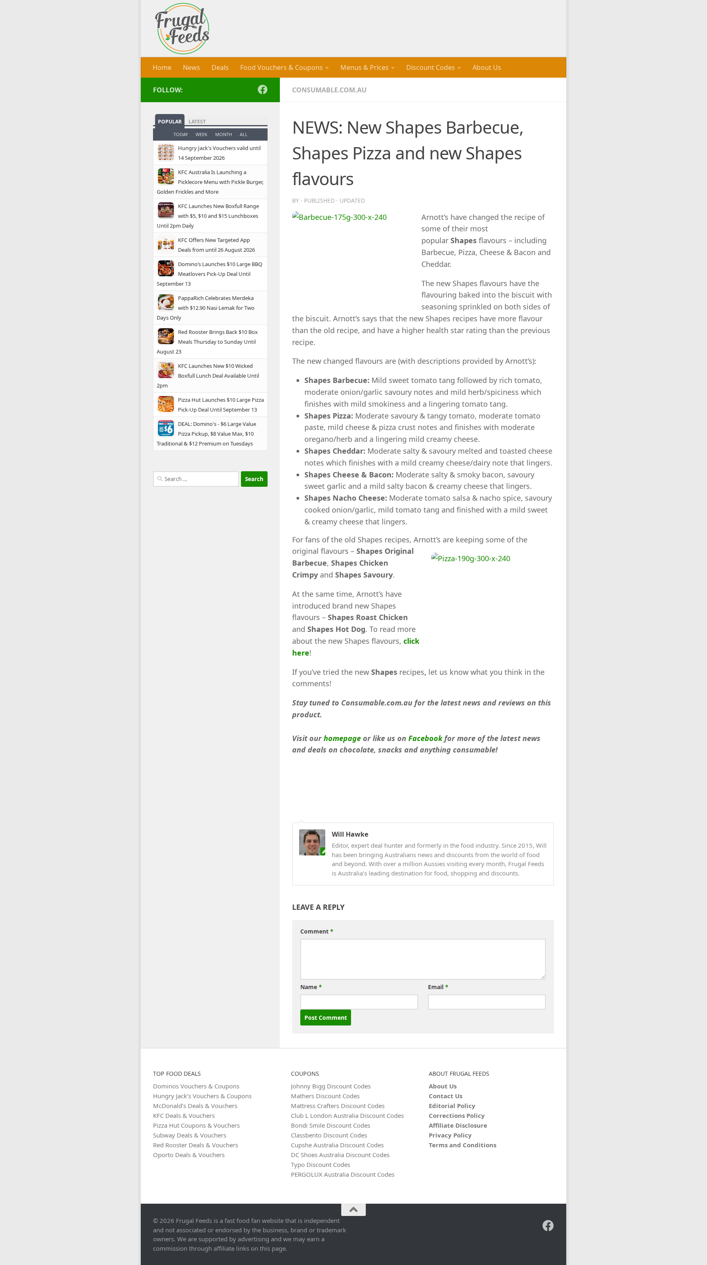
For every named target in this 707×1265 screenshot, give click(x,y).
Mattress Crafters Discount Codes (338, 1106)
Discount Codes (430, 67)
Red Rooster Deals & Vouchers (195, 1145)
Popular (170, 121)
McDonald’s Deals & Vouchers (195, 1106)
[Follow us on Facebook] (263, 89)
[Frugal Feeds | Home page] (182, 28)
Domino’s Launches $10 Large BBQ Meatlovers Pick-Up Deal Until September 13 (209, 273)
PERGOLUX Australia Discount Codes (342, 1174)
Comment (316, 931)
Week (201, 134)
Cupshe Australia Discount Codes (337, 1145)
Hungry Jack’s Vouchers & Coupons (202, 1096)
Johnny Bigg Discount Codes (331, 1086)
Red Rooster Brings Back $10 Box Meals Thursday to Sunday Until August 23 (207, 341)
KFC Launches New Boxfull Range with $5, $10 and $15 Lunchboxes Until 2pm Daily (208, 215)
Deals (220, 67)
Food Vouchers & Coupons (281, 67)
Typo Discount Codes (320, 1164)
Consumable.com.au (329, 89)
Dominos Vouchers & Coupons (196, 1086)
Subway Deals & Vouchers (189, 1135)
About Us (487, 67)
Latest (197, 121)
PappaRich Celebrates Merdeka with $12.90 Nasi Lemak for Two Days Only (205, 307)
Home (162, 67)
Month (223, 134)
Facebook (425, 738)
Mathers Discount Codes (325, 1096)
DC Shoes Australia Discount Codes (340, 1155)
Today (180, 134)
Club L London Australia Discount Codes (347, 1115)
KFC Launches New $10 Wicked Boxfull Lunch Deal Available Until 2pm (208, 375)
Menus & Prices (364, 67)
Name (311, 987)
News (191, 67)
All (244, 134)
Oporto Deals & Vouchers (189, 1155)
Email (438, 987)
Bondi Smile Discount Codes (330, 1125)
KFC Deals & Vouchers (184, 1115)
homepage (342, 738)
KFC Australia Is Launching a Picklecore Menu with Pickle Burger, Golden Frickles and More (210, 181)
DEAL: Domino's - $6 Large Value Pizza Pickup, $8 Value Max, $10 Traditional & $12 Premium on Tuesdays (206, 433)
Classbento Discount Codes (329, 1135)
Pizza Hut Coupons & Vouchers (196, 1125)
